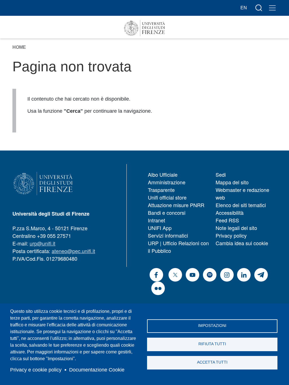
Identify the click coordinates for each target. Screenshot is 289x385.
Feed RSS (227, 220)
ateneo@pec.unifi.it (73, 251)
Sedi (221, 174)
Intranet (156, 220)
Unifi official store (167, 197)
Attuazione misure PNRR (176, 205)
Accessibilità (230, 212)
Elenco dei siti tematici (241, 205)
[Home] (144, 28)
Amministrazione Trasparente (166, 185)
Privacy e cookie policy (36, 370)
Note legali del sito (236, 227)
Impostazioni (212, 326)
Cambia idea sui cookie (242, 243)
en (243, 7)
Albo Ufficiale (163, 174)
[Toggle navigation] (272, 8)
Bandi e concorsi (166, 212)
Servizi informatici (168, 235)
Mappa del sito (232, 182)
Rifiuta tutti (212, 344)
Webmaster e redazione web (242, 193)
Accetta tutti (212, 362)
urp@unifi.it (42, 243)
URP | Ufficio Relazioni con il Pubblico (178, 246)
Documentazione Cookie (96, 370)
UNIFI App (160, 227)
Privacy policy (231, 235)
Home (19, 47)
